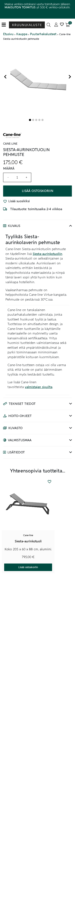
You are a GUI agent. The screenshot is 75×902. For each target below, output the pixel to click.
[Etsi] (48, 25)
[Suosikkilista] (62, 25)
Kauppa (21, 34)
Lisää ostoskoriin (37, 191)
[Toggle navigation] (5, 25)
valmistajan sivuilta (38, 387)
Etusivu (8, 34)
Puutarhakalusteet (43, 34)
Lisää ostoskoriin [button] (28, 567)
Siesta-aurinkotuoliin (47, 254)
